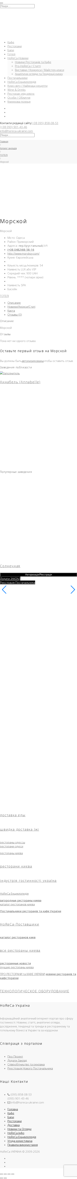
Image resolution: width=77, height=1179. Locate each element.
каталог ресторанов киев (18, 937)
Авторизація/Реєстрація (38, 574)
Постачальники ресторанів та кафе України (30, 911)
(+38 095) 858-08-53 (44, 123)
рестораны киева (11, 853)
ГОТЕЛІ (4, 155)
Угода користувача (19, 1141)
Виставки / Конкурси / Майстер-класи (39, 70)
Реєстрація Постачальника (17, 582)
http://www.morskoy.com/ (23, 253)
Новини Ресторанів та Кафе (33, 62)
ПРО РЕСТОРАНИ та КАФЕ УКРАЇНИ (22, 974)
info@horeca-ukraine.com (16, 131)
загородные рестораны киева (20, 900)
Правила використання (22, 1145)
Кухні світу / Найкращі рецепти (27, 86)
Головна (12, 1109)
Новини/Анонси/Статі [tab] (21, 306)
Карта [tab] (11, 310)
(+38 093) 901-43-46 (13, 127)
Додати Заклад (17, 1060)
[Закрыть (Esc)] (12, 1174)
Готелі (11, 54)
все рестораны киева (20, 950)
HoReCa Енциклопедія (21, 82)
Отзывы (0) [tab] (14, 314)
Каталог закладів (8, 148)
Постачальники (17, 78)
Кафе (10, 42)
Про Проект (15, 1056)
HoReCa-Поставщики (19, 924)
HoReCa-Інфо (15, 1133)
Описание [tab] (14, 302)
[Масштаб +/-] (1, 1174)
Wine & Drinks (16, 90)
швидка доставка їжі (19, 829)
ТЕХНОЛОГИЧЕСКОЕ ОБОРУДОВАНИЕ (34, 991)
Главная (4, 141)
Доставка (13, 1125)
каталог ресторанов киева (17, 904)
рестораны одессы (12, 842)
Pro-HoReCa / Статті (28, 66)
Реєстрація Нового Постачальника (30, 1068)
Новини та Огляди (19, 1129)
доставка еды (13, 815)
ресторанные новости (15, 963)
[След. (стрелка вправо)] (5, 1178)
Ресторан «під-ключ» (21, 93)
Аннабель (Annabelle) (20, 382)
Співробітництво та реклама (26, 1064)
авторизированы (33, 361)
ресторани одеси (11, 846)
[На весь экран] (5, 1174)
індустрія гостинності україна (28, 880)
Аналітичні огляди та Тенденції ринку (39, 74)
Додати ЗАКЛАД (10, 578)
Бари (10, 50)
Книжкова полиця (18, 101)
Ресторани (14, 46)
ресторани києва (16, 866)
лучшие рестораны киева (17, 967)
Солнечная (10, 566)
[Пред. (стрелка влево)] (1, 1178)
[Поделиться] (8, 1174)
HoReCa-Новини (17, 58)
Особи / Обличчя (18, 97)
